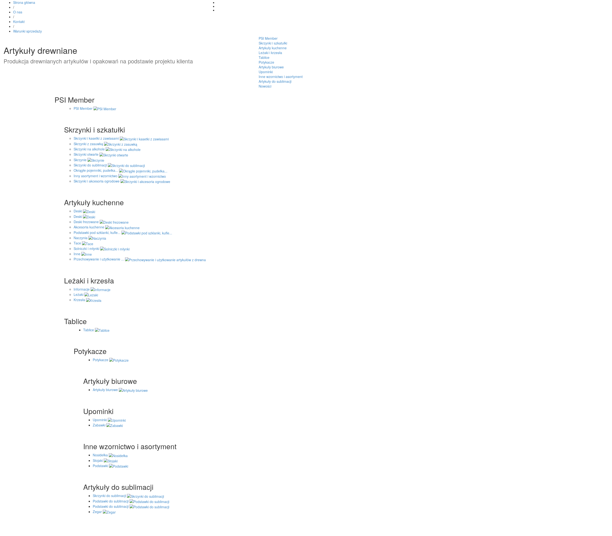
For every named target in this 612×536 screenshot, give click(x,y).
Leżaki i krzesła (270, 52)
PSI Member (268, 38)
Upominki (266, 71)
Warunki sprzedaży (27, 31)
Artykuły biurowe (271, 67)
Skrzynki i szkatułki (273, 43)
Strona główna (24, 2)
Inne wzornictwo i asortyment (281, 76)
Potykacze (266, 62)
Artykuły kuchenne (273, 47)
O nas (17, 12)
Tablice (264, 57)
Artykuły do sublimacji (275, 81)
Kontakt (19, 21)
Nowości (265, 86)
